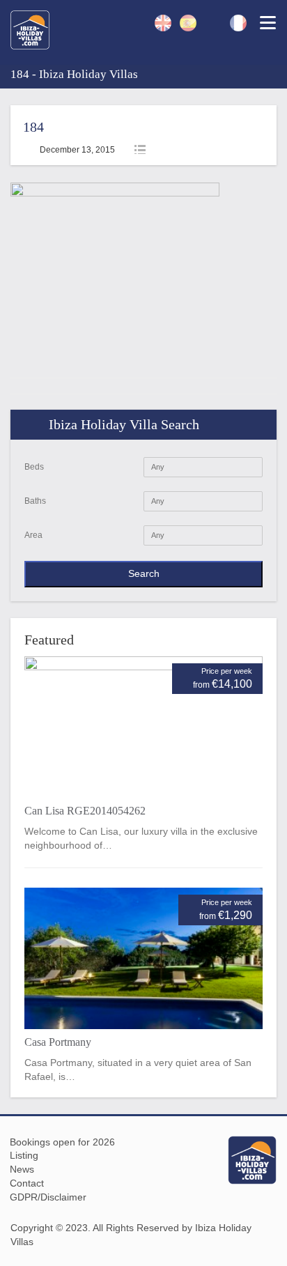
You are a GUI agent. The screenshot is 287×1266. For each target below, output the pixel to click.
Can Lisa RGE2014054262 (85, 811)
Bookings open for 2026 (62, 1142)
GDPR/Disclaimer (48, 1197)
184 (33, 126)
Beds (34, 467)
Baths (35, 501)
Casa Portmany (57, 1042)
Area (33, 535)
